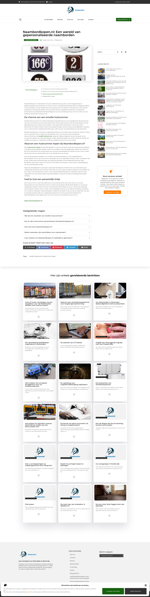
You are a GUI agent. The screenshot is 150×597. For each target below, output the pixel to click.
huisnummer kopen (33, 147)
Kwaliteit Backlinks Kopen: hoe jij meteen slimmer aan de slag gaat (79, 577)
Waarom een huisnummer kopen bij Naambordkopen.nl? (60, 91)
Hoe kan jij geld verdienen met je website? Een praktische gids (79, 582)
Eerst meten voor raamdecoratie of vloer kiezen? (115, 142)
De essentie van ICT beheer (71, 343)
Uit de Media (73, 567)
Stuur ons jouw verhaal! (112, 176)
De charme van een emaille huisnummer (55, 89)
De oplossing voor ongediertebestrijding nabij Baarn (74, 384)
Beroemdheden (74, 564)
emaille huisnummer (45, 136)
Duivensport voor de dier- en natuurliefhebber (114, 69)
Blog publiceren (74, 573)
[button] (146, 585)
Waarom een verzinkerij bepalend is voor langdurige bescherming (74, 303)
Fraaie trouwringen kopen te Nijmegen (71, 464)
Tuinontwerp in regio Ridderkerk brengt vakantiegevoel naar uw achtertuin (115, 88)
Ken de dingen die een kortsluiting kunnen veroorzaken (109, 424)
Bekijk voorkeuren (135, 591)
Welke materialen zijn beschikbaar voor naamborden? (57, 232)
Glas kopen (29, 504)
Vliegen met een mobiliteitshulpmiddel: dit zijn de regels (115, 76)
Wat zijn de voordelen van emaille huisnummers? (57, 216)
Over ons (70, 19)
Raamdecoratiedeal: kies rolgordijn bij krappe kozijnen (116, 123)
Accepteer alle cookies (113, 591)
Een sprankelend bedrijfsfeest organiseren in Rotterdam (37, 343)
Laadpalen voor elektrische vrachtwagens (113, 105)
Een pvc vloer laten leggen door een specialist (110, 505)
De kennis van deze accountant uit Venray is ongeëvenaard (74, 424)
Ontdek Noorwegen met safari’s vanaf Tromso (115, 136)
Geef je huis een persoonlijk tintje (53, 94)
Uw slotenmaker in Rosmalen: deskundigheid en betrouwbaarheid (110, 303)
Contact (91, 19)
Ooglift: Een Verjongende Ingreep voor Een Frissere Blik (109, 343)
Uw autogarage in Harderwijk (107, 464)
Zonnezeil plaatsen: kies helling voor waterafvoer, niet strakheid (116, 117)
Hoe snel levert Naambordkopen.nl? (57, 227)
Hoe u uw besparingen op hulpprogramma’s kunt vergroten (38, 464)
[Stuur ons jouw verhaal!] (112, 170)
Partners (60, 19)
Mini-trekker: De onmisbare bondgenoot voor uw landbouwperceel (36, 384)
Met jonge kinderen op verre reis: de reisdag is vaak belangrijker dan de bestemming (116, 82)
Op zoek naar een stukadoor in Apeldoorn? (72, 505)
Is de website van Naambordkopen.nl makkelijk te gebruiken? (57, 238)
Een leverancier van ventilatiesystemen (103, 384)
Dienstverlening (31, 40)
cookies (31, 592)
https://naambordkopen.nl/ (33, 201)
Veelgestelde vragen (49, 96)
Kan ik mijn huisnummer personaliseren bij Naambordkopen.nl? (57, 221)
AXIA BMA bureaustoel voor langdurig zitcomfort (113, 129)
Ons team (80, 19)
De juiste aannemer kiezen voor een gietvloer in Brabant (116, 93)
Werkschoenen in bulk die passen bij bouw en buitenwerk (116, 148)
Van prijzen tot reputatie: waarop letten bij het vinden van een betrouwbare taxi (38, 425)
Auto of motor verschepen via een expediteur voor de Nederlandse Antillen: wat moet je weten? (115, 100)
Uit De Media (48, 19)
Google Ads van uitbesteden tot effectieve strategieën (115, 111)
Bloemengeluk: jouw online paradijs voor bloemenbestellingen (116, 154)
